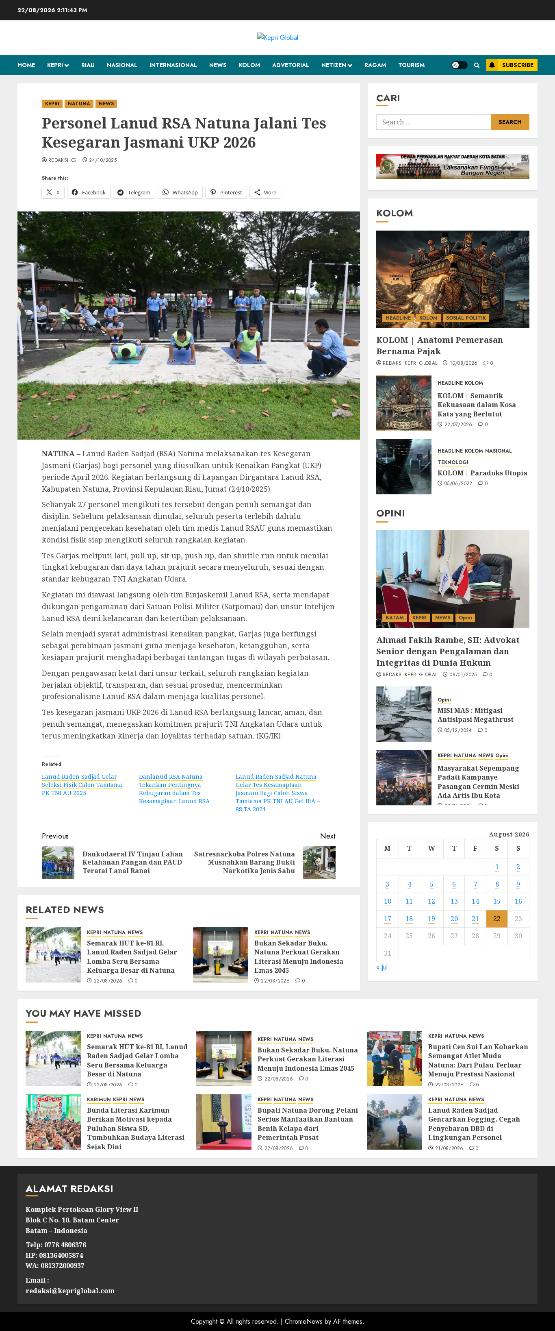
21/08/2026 (449, 1149)
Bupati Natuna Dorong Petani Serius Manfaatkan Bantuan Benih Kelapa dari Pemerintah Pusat (308, 1124)
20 (454, 918)
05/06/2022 (458, 483)
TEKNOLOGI (453, 462)
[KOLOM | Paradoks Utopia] (403, 466)
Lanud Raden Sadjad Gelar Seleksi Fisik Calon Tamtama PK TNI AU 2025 (82, 785)
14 (475, 900)
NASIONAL (122, 65)
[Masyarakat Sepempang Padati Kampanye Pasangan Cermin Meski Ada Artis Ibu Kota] (403, 777)
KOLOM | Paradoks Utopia (482, 472)
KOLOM (249, 65)
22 (497, 918)
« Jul (382, 967)
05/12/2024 (458, 730)
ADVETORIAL (290, 65)
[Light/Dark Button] (459, 65)
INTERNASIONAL (173, 65)
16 (518, 900)
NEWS (218, 65)
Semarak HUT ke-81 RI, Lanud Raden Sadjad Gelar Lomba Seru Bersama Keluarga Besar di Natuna (132, 957)
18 (409, 918)
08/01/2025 (463, 674)
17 (387, 918)
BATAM (395, 617)
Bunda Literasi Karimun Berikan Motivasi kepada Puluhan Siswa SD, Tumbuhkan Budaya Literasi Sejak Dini (135, 1128)
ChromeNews (304, 1321)
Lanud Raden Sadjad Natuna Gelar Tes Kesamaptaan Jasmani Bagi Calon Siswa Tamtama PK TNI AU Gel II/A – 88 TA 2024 (278, 793)
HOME (26, 65)
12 (431, 900)
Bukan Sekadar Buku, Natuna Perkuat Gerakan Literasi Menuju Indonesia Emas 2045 (298, 957)
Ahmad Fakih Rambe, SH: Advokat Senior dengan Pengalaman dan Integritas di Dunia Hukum (448, 651)
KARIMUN (99, 1099)
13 (454, 900)
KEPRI (55, 65)
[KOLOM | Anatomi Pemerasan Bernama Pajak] (452, 279)
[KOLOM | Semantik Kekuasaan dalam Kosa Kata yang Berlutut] (403, 403)
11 (409, 900)
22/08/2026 (108, 981)
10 (387, 900)
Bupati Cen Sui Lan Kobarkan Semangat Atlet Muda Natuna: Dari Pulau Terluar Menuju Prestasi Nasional (478, 1060)
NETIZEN (333, 65)
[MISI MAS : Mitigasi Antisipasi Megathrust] (403, 714)
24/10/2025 (103, 160)
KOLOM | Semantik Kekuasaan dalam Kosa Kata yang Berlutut (477, 404)
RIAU (88, 65)
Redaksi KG (62, 160)
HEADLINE (398, 317)
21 (475, 918)
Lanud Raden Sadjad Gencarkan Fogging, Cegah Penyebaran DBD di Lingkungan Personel (474, 1124)
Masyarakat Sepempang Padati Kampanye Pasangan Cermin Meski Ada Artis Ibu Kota (478, 781)
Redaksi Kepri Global (410, 363)
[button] (477, 65)
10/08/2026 (464, 363)
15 (497, 900)
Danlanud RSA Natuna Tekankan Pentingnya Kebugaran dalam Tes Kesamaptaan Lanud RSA (174, 789)
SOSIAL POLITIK (466, 317)
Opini (465, 617)
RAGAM (375, 65)
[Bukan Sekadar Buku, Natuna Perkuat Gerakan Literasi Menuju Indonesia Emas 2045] (220, 954)
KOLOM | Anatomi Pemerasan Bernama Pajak (439, 345)
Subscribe (517, 65)
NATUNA (79, 103)
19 (431, 918)
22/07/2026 (458, 424)
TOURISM (411, 65)
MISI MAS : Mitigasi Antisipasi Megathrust (476, 714)
